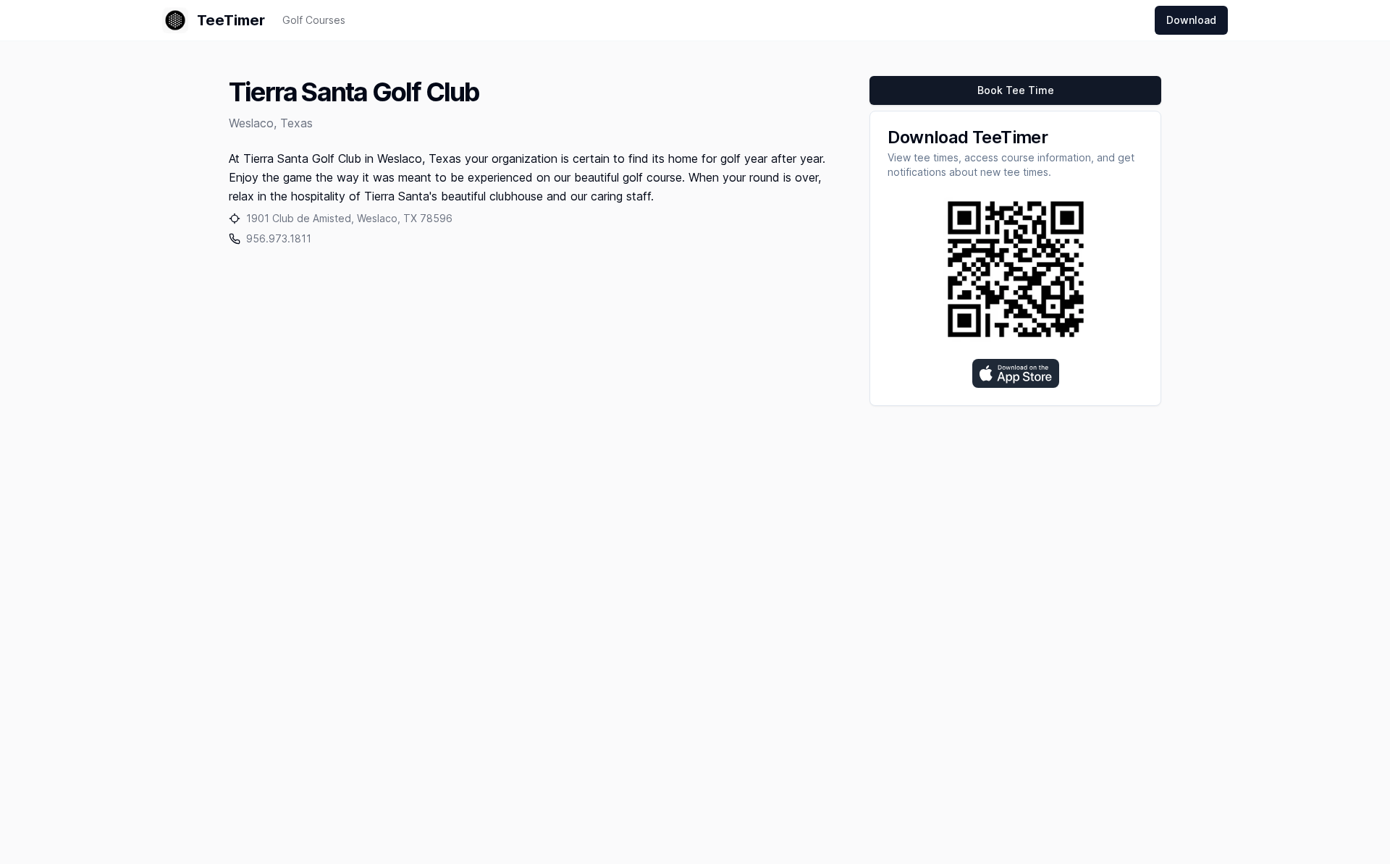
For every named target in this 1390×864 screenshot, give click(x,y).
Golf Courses (313, 20)
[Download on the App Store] (1015, 373)
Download (1191, 20)
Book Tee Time (1015, 90)
